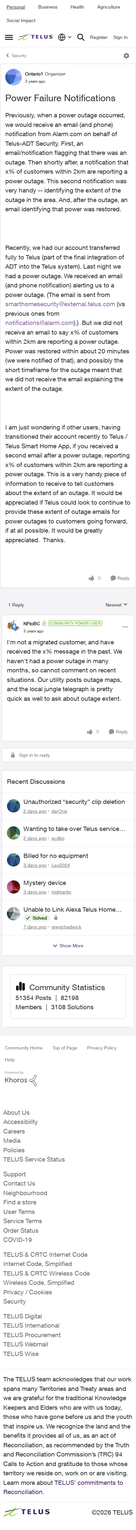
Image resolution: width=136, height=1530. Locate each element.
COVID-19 (17, 1239)
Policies (14, 1150)
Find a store (19, 1202)
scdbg (57, 838)
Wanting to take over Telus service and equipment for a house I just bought (71, 829)
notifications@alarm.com (39, 322)
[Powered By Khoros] (68, 1078)
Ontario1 (34, 73)
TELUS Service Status (34, 1159)
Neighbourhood (25, 1192)
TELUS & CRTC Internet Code (45, 1254)
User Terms (19, 1211)
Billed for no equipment (55, 855)
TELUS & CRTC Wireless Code (46, 1273)
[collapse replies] (68, 618)
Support (14, 1174)
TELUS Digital (22, 1316)
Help (10, 1059)
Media (11, 1140)
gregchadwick (66, 926)
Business (47, 7)
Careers (14, 1131)
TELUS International (31, 1325)
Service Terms (22, 1220)
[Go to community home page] (36, 37)
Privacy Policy (102, 1047)
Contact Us (19, 1183)
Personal (16, 7)
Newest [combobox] (117, 605)
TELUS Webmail (25, 1344)
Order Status (21, 1230)
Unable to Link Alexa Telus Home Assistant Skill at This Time (69, 910)
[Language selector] (65, 37)
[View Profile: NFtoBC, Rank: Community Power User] (13, 626)
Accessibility (20, 1121)
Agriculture (108, 7)
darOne (59, 811)
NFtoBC (31, 623)
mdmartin (61, 892)
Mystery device (44, 882)
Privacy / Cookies (27, 1292)
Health (77, 7)
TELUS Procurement (32, 1335)
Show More (71, 945)
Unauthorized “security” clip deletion (74, 801)
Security (19, 55)
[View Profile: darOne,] (13, 805)
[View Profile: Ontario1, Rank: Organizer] (13, 77)
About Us (16, 1112)
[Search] (81, 37)
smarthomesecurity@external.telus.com (60, 304)
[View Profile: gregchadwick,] (13, 913)
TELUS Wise (21, 1353)
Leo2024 (60, 865)
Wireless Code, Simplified (38, 1282)
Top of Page (64, 1047)
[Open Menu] (126, 55)
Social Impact (21, 20)
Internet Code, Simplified (37, 1263)
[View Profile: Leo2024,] (13, 860)
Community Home (24, 1047)
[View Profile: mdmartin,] (13, 887)
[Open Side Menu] (9, 37)
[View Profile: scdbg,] (13, 832)
